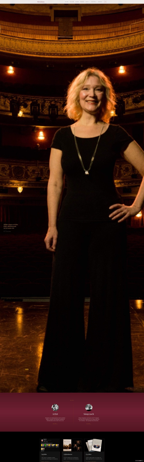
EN (105, 1)
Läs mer (55, 423)
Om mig (66, 1)
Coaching (93, 1)
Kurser (77, 1)
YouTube (72, 1)
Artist (87, 1)
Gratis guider (134, 388)
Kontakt (100, 1)
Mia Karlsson (40, 2)
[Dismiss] (142, 460)
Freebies (82, 1)
